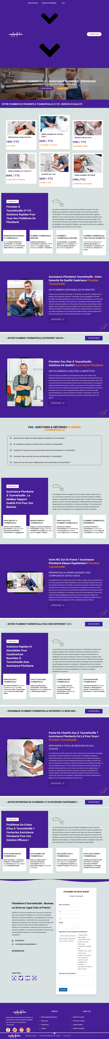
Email (61, 922)
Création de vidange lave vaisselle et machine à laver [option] (84, 957)
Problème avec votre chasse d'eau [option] (84, 952)
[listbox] (76, 952)
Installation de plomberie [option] (82, 963)
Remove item (63, 943)
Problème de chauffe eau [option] (84, 947)
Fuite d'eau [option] (81, 944)
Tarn (63, 3)
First (60, 911)
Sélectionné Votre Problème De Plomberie (73, 932)
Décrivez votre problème (68, 973)
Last (60, 918)
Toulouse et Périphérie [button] (49, 3)
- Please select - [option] (83, 935)
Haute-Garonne (33, 3)
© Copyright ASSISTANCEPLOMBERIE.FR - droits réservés (88, 1035)
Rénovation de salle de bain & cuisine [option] (85, 968)
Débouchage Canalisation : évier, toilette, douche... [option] (84, 939)
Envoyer (63, 989)
